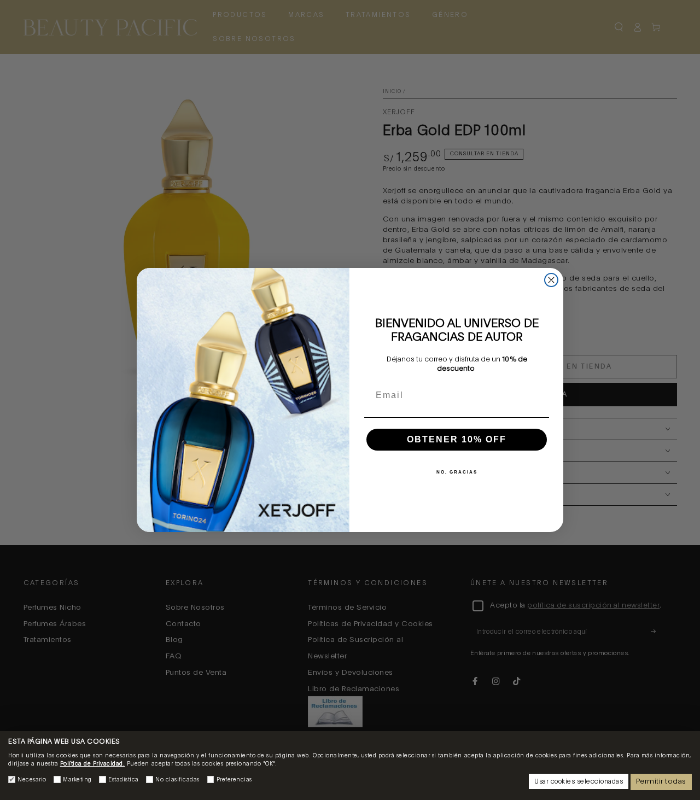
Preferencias (234, 780)
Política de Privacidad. (92, 764)
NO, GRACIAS (456, 472)
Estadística (123, 780)
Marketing (77, 780)
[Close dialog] (551, 280)
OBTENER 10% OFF (456, 439)
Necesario (32, 780)
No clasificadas (177, 780)
